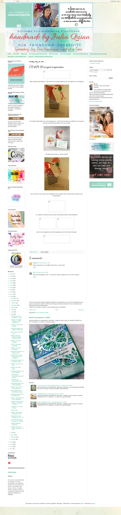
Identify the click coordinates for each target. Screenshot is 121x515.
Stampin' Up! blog (95, 63)
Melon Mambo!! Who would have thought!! (17, 391)
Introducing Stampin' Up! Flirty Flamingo (17, 371)
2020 (11, 287)
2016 (11, 296)
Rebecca (35, 263)
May (12, 314)
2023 (11, 280)
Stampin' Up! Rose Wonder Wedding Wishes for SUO (16, 337)
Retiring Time (14, 410)
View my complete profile (95, 101)
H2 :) (34, 272)
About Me (16, 54)
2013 (11, 446)
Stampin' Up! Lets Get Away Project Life (16, 387)
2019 (11, 289)
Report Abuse (12, 472)
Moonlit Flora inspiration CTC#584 (39, 317)
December (14, 298)
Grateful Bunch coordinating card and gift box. (17, 376)
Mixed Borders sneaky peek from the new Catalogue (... (16, 357)
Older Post (81, 310)
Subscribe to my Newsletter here (17, 56)
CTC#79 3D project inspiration (16, 345)
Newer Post (32, 310)
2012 (11, 448)
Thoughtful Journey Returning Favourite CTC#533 (50, 394)
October (13, 303)
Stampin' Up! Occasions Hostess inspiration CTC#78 (17, 403)
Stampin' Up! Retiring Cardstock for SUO (16, 413)
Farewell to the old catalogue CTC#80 (16, 316)
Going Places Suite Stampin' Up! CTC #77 (17, 416)
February (13, 437)
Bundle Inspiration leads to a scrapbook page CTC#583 (52, 402)
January (13, 439)
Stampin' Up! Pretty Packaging (16, 348)
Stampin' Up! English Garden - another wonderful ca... (16, 321)
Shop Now (24, 54)
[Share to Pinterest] (47, 252)
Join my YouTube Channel (80, 54)
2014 (11, 444)
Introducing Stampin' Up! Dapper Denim (17, 352)
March (13, 434)
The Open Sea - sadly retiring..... (16, 407)
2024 (11, 278)
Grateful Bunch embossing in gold (16, 380)
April (12, 432)
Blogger (93, 503)
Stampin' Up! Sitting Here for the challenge (17, 398)
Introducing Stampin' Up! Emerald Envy (17, 395)
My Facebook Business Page (98, 54)
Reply (34, 267)
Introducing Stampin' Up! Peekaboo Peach (17, 361)
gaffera (82, 503)
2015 (11, 442)
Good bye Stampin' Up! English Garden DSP (17, 329)
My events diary (53, 54)
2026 (11, 274)
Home (9, 54)
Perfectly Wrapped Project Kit (15, 424)
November (14, 300)
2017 (11, 294)
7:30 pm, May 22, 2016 (44, 263)
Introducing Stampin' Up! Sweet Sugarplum (17, 384)
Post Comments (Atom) (42, 312)
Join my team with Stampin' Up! (38, 54)
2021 (11, 285)
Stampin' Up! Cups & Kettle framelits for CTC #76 (17, 428)
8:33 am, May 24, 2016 (42, 272)
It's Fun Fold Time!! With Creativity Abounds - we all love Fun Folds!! (55, 385)
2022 (11, 283)
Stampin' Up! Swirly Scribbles (16, 341)
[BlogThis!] (43, 252)
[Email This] (41, 252)
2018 (11, 292)
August (13, 307)
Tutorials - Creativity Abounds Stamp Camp (40, 56)
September (14, 305)
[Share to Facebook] (46, 252)
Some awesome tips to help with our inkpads (17, 420)
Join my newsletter (65, 54)
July (12, 309)
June (12, 312)
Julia (96, 84)
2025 (11, 276)
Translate (95, 72)
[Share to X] (44, 252)
